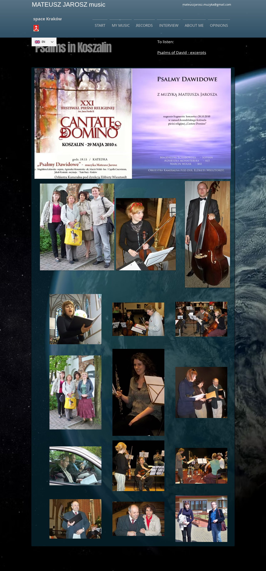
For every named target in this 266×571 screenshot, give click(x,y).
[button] (120, 23)
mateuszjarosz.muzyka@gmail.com (206, 4)
